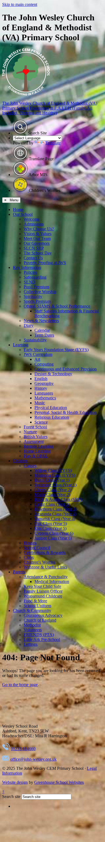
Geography (44, 383)
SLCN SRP (34, 248)
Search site (11, 796)
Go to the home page (20, 684)
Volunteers (33, 630)
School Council (37, 547)
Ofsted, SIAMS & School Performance (57, 306)
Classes (30, 465)
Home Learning (37, 451)
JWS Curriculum (38, 354)
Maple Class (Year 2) (52, 494)
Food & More (35, 601)
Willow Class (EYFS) (53, 470)
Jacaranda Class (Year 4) (55, 514)
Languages (43, 393)
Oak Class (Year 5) (50, 523)
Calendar (42, 330)
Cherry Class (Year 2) (52, 489)
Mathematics (45, 398)
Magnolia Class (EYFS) (54, 475)
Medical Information (51, 581)
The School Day (38, 253)
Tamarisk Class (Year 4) (54, 518)
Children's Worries (39, 562)
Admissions (34, 224)
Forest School (35, 427)
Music (39, 402)
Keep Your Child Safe (42, 586)
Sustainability (35, 340)
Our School (23, 214)
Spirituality (33, 296)
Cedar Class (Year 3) (52, 504)
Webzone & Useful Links (45, 567)
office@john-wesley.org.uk (33, 759)
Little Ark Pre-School (42, 639)
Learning (20, 344)
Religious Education (51, 417)
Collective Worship (40, 291)
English (40, 378)
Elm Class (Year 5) (50, 528)
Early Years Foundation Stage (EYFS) (56, 349)
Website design (15, 782)
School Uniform (37, 605)
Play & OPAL (36, 456)
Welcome (32, 219)
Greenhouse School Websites (59, 782)
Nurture (30, 431)
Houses (30, 543)
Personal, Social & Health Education (65, 412)
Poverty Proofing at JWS (45, 262)
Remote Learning (38, 446)
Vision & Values (37, 233)
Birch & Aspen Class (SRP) (58, 499)
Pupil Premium (36, 287)
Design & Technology (53, 373)
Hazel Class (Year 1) (51, 480)
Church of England (40, 620)
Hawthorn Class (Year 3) (55, 509)
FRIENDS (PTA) (39, 634)
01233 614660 (23, 748)
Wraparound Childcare (43, 596)
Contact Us (33, 258)
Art (37, 359)
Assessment (34, 441)
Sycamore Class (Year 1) (55, 485)
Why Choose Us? (39, 229)
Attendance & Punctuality (46, 576)
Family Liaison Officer (43, 591)
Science (41, 422)
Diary (28, 325)
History (40, 388)
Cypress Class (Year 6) (53, 533)
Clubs (29, 557)
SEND (29, 282)
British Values (35, 436)
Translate (53, 143)
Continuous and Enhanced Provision (65, 369)
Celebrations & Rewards (44, 552)
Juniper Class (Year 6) (53, 538)
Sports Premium (37, 301)
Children (20, 460)
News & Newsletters (41, 320)
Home (18, 209)
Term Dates (44, 335)
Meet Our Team (37, 238)
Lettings (30, 644)
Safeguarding (35, 277)
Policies (30, 272)
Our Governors (37, 243)
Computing (44, 364)
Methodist (32, 625)
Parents (19, 572)
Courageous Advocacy (43, 615)
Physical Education (50, 407)
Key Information (27, 267)
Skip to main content (19, 4)
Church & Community (32, 610)
